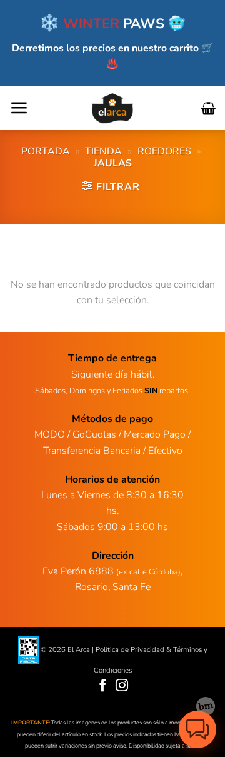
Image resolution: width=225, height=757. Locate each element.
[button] (18, 107)
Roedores (164, 151)
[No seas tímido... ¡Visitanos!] (206, 706)
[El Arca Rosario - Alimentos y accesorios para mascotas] (112, 108)
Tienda (103, 151)
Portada (45, 151)
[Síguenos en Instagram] (122, 686)
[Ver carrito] (208, 108)
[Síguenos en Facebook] (102, 686)
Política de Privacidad (130, 650)
